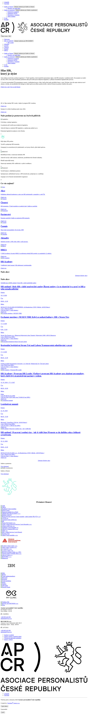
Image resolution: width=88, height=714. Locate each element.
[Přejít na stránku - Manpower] (4, 558)
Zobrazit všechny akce (81, 275)
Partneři (6, 49)
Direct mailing (11, 16)
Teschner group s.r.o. (13, 703)
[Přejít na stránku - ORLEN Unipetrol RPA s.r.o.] (9, 529)
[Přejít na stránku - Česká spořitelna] (6, 581)
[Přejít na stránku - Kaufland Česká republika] (8, 509)
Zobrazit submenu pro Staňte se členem (24, 6)
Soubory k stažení (9, 635)
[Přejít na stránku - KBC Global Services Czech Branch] (11, 532)
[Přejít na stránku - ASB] (3, 505)
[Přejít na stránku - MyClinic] (11, 600)
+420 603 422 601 (6, 617)
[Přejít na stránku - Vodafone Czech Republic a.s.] (9, 527)
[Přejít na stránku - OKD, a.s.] (4, 530)
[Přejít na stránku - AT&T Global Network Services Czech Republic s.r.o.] (16, 524)
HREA (6, 50)
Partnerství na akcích (13, 12)
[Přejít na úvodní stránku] (44, 33)
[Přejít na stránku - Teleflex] (3, 584)
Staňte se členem (8, 6)
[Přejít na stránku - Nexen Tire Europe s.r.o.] (8, 523)
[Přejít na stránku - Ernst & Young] (5, 587)
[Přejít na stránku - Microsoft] (4, 577)
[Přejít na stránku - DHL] (3, 573)
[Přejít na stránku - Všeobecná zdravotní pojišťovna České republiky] (11, 544)
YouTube (6, 3)
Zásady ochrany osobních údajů (12, 636)
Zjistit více (3, 106)
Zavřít (2, 712)
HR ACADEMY (8, 41)
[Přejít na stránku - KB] (2, 521)
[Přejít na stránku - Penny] (3, 582)
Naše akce (7, 39)
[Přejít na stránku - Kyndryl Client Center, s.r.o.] (9, 546)
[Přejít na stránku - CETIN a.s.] (4, 518)
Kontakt (6, 19)
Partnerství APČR (12, 13)
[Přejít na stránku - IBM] (11, 571)
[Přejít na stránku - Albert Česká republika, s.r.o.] (9, 535)
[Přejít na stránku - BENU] (3, 574)
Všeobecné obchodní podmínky (12, 638)
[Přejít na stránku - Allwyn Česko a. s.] (6, 555)
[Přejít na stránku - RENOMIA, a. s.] (6, 556)
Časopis (6, 45)
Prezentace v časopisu (13, 15)
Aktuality (6, 44)
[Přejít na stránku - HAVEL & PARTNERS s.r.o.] (9, 603)
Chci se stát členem (15, 87)
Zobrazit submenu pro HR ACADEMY (23, 41)
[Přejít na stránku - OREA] (3, 507)
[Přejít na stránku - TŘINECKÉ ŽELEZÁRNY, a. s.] (10, 513)
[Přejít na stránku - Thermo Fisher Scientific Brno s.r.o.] (11, 553)
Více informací (5, 466)
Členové (6, 47)
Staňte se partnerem (9, 10)
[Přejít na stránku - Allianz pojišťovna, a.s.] (8, 526)
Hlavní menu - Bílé (6, 36)
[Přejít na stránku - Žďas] (3, 605)
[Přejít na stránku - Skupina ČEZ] (5, 533)
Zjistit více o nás (5, 87)
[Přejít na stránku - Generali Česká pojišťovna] (9, 519)
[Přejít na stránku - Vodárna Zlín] (5, 602)
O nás (5, 18)
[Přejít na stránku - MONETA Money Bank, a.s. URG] (11, 552)
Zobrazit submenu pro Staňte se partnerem (26, 10)
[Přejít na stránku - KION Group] (5, 510)
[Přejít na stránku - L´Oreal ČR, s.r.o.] (6, 549)
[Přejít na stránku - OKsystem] (4, 585)
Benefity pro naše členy (14, 8)
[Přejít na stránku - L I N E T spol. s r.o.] (7, 550)
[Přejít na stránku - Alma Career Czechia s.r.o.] (9, 547)
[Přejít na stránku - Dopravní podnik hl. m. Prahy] (9, 512)
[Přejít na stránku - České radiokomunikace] (8, 576)
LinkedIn (6, 2)
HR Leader (11, 42)
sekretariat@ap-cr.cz (6, 618)
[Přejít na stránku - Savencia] (4, 579)
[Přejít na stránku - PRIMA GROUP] (6, 515)
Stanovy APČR (8, 639)
